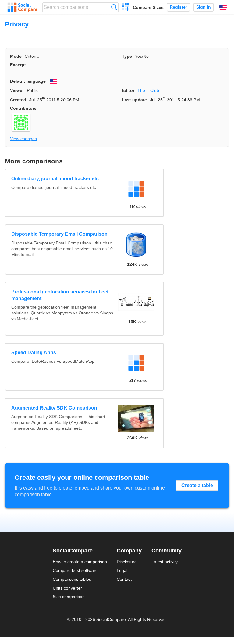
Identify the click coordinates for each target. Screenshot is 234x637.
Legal (122, 570)
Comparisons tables (72, 579)
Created (18, 99)
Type (127, 56)
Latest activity (164, 561)
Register (178, 7)
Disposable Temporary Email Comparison (59, 234)
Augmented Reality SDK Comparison (54, 407)
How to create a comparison (80, 561)
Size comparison (69, 596)
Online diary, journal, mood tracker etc (55, 178)
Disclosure (127, 561)
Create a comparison (126, 8)
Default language (28, 81)
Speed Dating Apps (33, 352)
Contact (124, 579)
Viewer (17, 90)
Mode (16, 56)
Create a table (197, 485)
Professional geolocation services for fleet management (59, 295)
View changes (23, 138)
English (223, 7)
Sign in (203, 7)
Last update (134, 99)
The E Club (148, 90)
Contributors (23, 108)
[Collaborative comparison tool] (22, 7)
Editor (128, 90)
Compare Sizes (148, 7)
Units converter (67, 588)
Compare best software (75, 570)
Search (114, 7)
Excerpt (18, 64)
